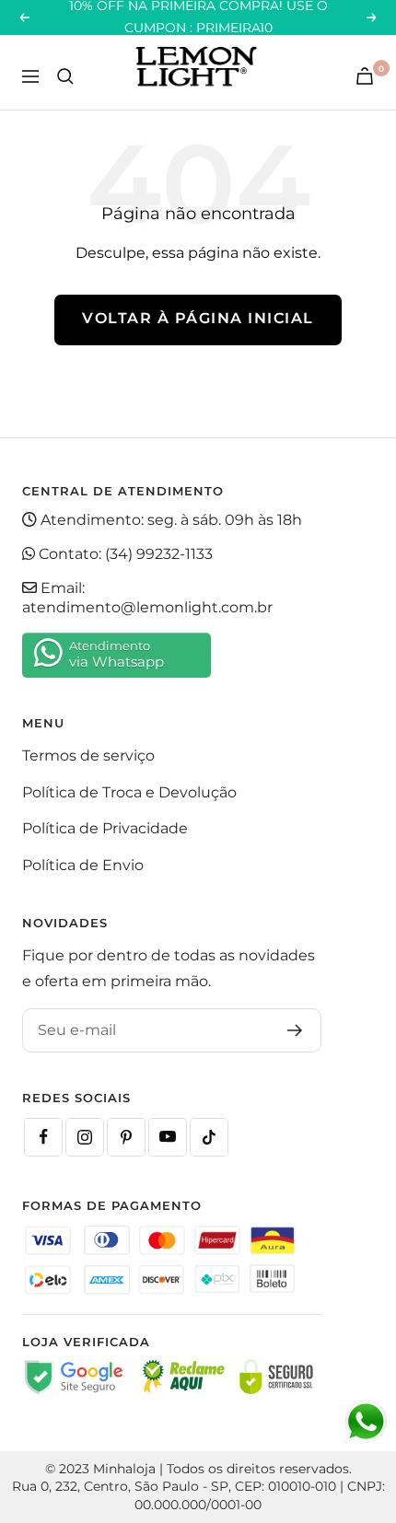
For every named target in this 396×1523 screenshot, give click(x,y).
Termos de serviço (88, 755)
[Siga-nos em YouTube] (167, 1137)
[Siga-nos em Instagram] (84, 1137)
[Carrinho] (364, 76)
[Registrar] (295, 1030)
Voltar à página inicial (198, 318)
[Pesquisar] (65, 76)
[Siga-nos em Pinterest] (126, 1137)
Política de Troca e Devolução (129, 792)
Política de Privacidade (105, 828)
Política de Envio (83, 865)
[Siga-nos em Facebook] (43, 1137)
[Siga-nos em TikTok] (209, 1137)
